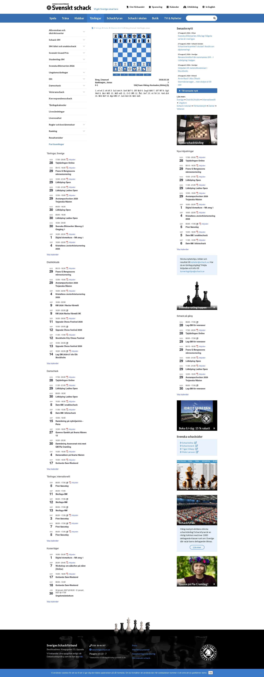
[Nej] (260, 673)
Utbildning (192, 7)
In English (210, 7)
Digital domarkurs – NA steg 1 (69, 237)
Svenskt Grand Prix (59, 53)
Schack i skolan (137, 18)
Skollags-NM (61, 494)
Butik (155, 18)
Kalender (174, 7)
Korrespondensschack (60, 98)
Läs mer (197, 547)
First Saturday (62, 485)
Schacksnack (188, 445)
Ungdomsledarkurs (64, 595)
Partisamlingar (56, 144)
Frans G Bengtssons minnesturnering (65, 172)
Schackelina (187, 442)
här (81, 656)
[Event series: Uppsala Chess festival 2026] (67, 326)
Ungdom (183, 102)
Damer (211, 105)
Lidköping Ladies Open (67, 190)
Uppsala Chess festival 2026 (69, 329)
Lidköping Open (63, 182)
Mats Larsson (188, 452)
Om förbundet (137, 7)
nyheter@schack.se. (200, 262)
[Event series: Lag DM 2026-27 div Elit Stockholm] (67, 351)
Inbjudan (72, 159)
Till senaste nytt (189, 91)
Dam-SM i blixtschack (66, 412)
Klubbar (79, 18)
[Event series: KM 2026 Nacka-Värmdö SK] (67, 310)
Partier (106, 28)
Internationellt (209, 99)
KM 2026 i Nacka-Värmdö (67, 305)
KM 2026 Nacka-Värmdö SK (68, 313)
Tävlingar (95, 18)
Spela (53, 18)
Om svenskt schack (141, 658)
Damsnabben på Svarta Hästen (70, 454)
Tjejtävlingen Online (65, 162)
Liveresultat (55, 118)
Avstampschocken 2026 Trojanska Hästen (67, 200)
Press (134, 645)
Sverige (180, 99)
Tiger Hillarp (188, 449)
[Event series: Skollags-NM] (67, 499)
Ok (210, 673)
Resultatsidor (56, 137)
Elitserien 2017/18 (117, 28)
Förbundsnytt (199, 105)
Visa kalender (53, 254)
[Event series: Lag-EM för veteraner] (197, 322)
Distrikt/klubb (193, 99)
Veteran (180, 108)
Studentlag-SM (56, 59)
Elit (50, 79)
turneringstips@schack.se (192, 271)
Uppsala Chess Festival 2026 (69, 321)
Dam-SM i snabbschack (67, 404)
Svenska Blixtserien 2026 (61, 65)
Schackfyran (115, 18)
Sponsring (157, 7)
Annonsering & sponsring (143, 653)
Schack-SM (54, 39)
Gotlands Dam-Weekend (67, 463)
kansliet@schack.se (101, 649)
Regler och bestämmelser (62, 124)
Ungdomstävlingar (58, 72)
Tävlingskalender (57, 105)
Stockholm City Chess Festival (70, 338)
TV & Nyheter (173, 18)
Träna (65, 18)
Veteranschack (56, 92)
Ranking (53, 131)
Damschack (55, 85)
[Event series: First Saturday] (67, 482)
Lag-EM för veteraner (195, 325)
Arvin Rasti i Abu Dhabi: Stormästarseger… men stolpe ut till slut (194, 81)
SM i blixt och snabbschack (62, 46)
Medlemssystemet (141, 649)
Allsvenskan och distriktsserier (57, 31)
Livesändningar (57, 111)
